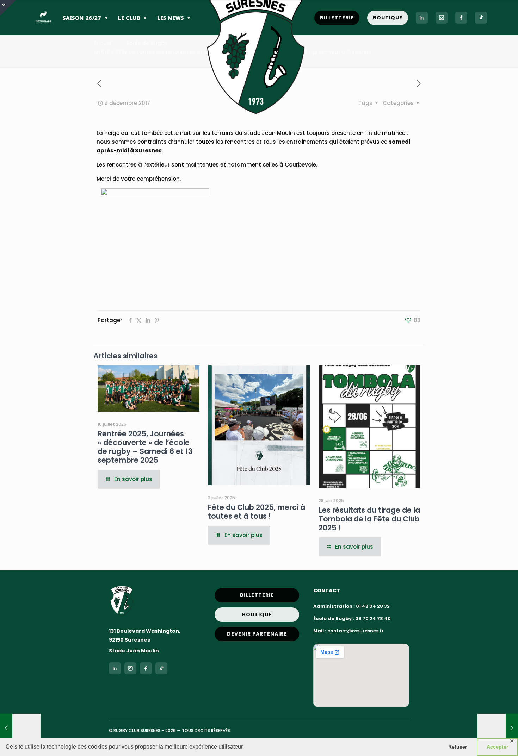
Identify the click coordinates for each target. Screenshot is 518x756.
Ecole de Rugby (147, 43)
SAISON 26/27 (85, 17)
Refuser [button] (457, 747)
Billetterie (337, 17)
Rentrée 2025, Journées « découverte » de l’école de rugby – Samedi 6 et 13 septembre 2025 (145, 447)
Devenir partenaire (257, 633)
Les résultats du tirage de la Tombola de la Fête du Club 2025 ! (369, 519)
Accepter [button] (497, 747)
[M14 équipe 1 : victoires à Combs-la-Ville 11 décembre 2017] (497, 728)
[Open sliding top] (8, 8)
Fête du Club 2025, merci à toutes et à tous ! (256, 511)
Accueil (103, 43)
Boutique (387, 17)
